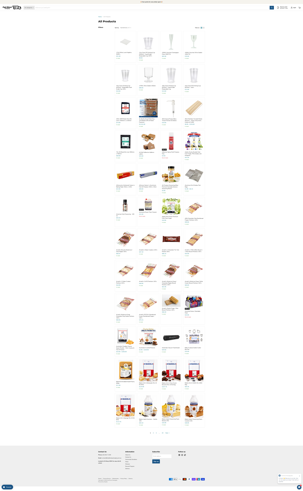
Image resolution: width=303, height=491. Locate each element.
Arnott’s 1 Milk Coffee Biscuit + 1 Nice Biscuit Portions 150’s (194, 250)
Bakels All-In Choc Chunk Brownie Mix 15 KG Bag (169, 384)
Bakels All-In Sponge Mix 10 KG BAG (125, 419)
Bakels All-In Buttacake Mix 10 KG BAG (148, 384)
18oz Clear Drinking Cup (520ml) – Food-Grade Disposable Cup (169, 87)
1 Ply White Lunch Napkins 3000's (124, 53)
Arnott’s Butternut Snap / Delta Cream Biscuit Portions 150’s (194, 282)
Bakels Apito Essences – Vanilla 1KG (148, 420)
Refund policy (115, 478)
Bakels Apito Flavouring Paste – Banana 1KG (171, 420)
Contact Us (128, 457)
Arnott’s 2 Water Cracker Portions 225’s (123, 282)
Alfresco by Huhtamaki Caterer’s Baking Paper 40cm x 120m (125, 186)
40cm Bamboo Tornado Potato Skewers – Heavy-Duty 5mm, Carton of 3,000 (193, 120)
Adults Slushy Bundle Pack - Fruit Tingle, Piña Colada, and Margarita (193, 153)
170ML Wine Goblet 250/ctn (147, 86)
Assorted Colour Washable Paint (192, 312)
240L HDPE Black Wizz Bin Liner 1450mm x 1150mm (124, 119)
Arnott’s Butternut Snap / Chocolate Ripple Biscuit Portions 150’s (169, 283)
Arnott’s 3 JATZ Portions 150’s (148, 281)
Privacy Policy (123, 478)
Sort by (117, 27)
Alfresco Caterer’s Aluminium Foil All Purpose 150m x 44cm (148, 186)
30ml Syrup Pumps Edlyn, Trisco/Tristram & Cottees (169, 119)
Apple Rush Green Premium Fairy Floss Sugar (170, 217)
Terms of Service (107, 478)
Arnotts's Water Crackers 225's (148, 250)
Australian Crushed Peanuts (147, 348)
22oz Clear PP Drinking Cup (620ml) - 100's (193, 86)
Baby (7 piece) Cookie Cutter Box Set (193, 348)
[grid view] (201, 28)
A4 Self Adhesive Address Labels (146, 153)
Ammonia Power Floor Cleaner (148, 212)
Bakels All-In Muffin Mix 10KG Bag (193, 384)
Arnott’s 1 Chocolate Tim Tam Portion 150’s (170, 250)
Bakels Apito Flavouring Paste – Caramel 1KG (194, 420)
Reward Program (129, 466)
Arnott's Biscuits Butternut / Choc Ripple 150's (124, 250)
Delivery (127, 468)
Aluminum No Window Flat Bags (193, 186)
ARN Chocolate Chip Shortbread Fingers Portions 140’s (194, 219)
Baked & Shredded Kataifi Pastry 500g (125, 382)
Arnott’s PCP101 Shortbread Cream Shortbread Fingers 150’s (147, 316)
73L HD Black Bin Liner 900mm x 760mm (125, 153)
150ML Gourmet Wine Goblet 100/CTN (193, 53)
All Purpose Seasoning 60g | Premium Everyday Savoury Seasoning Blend (170, 186)
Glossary (127, 464)
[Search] (272, 7)
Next (167, 433)
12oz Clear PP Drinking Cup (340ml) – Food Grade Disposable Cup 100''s (147, 54)
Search (99, 478)
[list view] (204, 28)
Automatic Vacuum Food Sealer (171, 348)
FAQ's (126, 461)
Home (100, 16)
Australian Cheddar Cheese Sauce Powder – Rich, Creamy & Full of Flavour (125, 348)
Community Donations (131, 459)
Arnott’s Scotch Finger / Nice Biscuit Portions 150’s (170, 309)
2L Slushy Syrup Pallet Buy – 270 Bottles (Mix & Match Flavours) (147, 120)
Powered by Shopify (103, 482)
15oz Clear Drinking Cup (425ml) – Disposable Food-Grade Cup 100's (124, 87)
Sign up (156, 461)
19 (162, 433)
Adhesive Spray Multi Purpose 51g (170, 153)
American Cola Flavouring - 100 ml (125, 215)
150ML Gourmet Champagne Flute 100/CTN (170, 53)
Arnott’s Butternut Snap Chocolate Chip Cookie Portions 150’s (125, 316)
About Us (127, 455)
